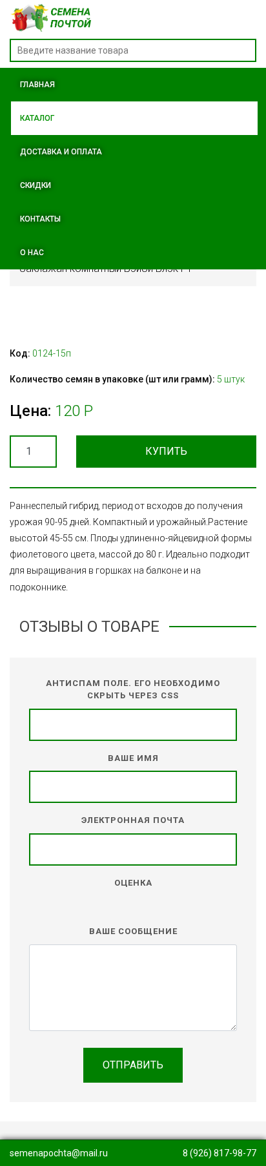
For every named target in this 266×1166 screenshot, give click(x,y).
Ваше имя (133, 758)
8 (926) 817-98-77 (219, 1153)
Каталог (37, 118)
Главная (37, 84)
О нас (32, 252)
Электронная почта (133, 820)
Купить (166, 451)
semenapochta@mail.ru (59, 1153)
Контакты (40, 219)
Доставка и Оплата (61, 151)
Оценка (133, 883)
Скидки (35, 185)
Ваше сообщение (133, 931)
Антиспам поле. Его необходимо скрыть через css (133, 689)
